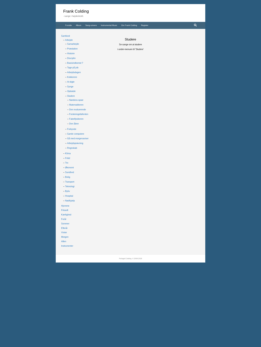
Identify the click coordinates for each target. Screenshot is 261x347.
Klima (68, 153)
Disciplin (71, 58)
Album (78, 25)
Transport (69, 182)
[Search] (195, 25)
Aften (63, 241)
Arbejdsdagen (74, 72)
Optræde (71, 91)
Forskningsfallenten (78, 114)
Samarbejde (73, 44)
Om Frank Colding (129, 25)
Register (144, 25)
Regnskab (72, 148)
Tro (66, 163)
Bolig (67, 177)
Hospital (69, 196)
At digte (70, 82)
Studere (71, 96)
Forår (63, 219)
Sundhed (69, 172)
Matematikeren (76, 105)
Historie (71, 53)
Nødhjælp (70, 201)
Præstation (72, 49)
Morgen (65, 237)
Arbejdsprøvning (75, 143)
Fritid (67, 158)
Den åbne (74, 124)
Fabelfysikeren (76, 119)
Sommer (65, 223)
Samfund (65, 36)
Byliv (67, 191)
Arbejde (69, 40)
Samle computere (75, 134)
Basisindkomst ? (75, 63)
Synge (70, 86)
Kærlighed (66, 214)
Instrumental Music (109, 25)
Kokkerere (72, 77)
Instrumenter (67, 246)
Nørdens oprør (76, 100)
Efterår (64, 228)
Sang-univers (91, 25)
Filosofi (64, 210)
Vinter (64, 232)
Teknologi (69, 186)
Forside (68, 25)
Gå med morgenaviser (77, 138)
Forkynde (71, 129)
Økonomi (69, 167)
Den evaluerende (77, 109)
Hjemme (65, 206)
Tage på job (72, 67)
